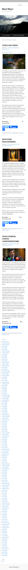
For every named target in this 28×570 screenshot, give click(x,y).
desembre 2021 (5, 382)
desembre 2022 (5, 370)
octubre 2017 (5, 452)
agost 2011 (4, 550)
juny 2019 (4, 424)
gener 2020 (4, 413)
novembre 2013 (5, 524)
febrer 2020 (4, 411)
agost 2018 (4, 437)
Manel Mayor (7, 9)
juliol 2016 (4, 472)
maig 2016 (4, 475)
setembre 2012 (5, 537)
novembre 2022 (5, 372)
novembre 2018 (5, 433)
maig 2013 (4, 531)
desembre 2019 (5, 415)
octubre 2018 (5, 434)
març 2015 (4, 498)
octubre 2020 (5, 398)
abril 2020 (4, 408)
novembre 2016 (5, 465)
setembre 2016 (5, 468)
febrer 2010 (4, 554)
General (21, 133)
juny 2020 (4, 405)
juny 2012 (4, 542)
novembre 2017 (5, 451)
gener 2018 (4, 447)
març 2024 (4, 357)
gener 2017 (4, 462)
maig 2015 (4, 495)
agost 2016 (4, 470)
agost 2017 (4, 455)
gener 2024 (4, 361)
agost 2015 (4, 490)
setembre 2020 (5, 400)
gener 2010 (4, 555)
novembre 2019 (5, 416)
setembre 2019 (5, 419)
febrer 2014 (4, 519)
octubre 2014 (5, 506)
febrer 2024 (4, 359)
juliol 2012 (4, 540)
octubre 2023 (5, 364)
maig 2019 (4, 426)
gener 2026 (4, 341)
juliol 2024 (4, 354)
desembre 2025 (5, 343)
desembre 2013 (5, 522)
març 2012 (4, 545)
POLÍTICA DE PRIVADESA (18, 35)
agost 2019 (4, 421)
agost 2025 (4, 346)
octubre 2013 (5, 526)
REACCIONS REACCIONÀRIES (9, 140)
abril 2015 (4, 496)
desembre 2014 (5, 503)
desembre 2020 (5, 395)
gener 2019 (4, 431)
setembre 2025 (5, 344)
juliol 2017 (4, 457)
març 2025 (4, 348)
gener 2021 (4, 393)
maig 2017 (4, 460)
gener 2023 (4, 369)
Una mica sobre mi (6, 35)
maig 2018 (4, 441)
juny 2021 (4, 387)
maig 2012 (4, 544)
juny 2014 (4, 513)
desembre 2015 (5, 483)
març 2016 (4, 478)
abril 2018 (4, 442)
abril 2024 (4, 356)
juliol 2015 (4, 491)
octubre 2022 (5, 374)
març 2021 (4, 392)
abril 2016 (4, 477)
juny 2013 (4, 529)
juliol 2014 (4, 511)
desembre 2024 (5, 351)
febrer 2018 (4, 446)
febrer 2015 (4, 500)
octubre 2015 (5, 486)
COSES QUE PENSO (10, 45)
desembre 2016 (5, 464)
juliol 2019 (4, 423)
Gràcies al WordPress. (14, 567)
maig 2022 (4, 377)
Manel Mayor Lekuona (7, 145)
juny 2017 (4, 459)
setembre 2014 (5, 508)
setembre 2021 (5, 383)
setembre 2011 (5, 549)
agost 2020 (4, 401)
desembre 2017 (5, 449)
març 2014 (4, 518)
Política (10, 133)
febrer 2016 (4, 480)
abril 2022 (4, 379)
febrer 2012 (4, 547)
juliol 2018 (4, 439)
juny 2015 (4, 493)
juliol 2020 (4, 403)
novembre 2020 (5, 397)
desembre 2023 (5, 362)
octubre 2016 (5, 467)
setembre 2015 (5, 488)
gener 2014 (4, 521)
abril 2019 (4, 428)
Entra (3, 561)
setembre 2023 (5, 365)
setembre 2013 (5, 527)
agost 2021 (4, 385)
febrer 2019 (4, 429)
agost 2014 (4, 509)
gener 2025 (4, 349)
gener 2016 (4, 482)
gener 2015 (4, 501)
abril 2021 (4, 390)
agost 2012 (4, 539)
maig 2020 (4, 406)
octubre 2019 (5, 418)
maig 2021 (4, 388)
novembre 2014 (5, 504)
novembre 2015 (5, 485)
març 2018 (4, 444)
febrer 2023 (4, 367)
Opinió (10, 228)
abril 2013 (4, 532)
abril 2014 (4, 516)
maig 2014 (4, 514)
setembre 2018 (5, 436)
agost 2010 (4, 552)
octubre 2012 (5, 535)
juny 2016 (4, 473)
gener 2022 (4, 380)
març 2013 (4, 534)
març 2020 (4, 410)
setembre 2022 (5, 375)
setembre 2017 (5, 454)
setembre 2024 (5, 352)
